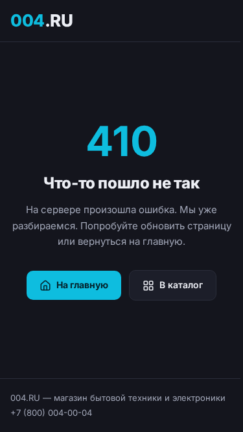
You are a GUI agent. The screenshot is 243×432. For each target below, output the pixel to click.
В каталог (181, 284)
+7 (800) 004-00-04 (51, 412)
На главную (82, 284)
